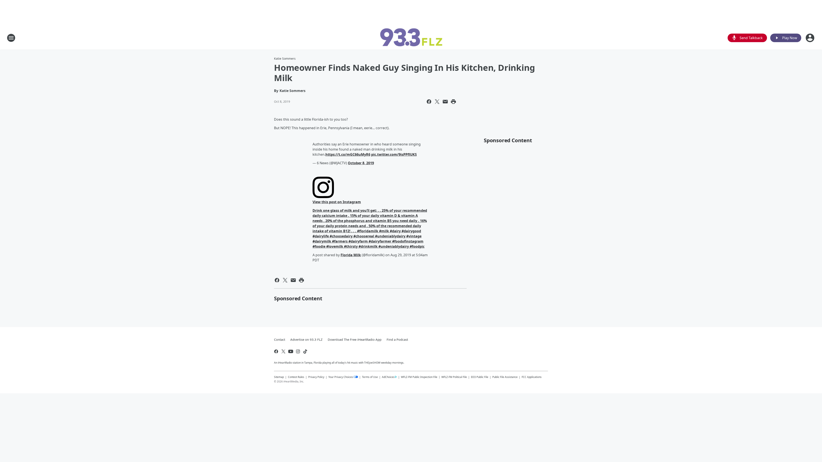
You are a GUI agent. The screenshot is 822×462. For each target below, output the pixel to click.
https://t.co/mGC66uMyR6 (347, 154)
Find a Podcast (397, 339)
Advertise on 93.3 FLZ (306, 339)
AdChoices (388, 377)
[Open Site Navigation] (11, 38)
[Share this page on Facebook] (429, 102)
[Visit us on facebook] (276, 351)
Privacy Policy (316, 377)
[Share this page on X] (437, 102)
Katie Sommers (285, 58)
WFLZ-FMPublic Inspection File (419, 377)
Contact (279, 339)
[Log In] (810, 38)
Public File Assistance (505, 377)
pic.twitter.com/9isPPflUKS (394, 154)
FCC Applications (532, 377)
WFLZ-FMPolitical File (454, 377)
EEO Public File (479, 377)
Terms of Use (370, 377)
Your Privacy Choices (340, 377)
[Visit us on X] (283, 351)
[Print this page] (453, 102)
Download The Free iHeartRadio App (354, 339)
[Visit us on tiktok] (305, 351)
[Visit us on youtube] (290, 351)
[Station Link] (411, 38)
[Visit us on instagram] (298, 351)
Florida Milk (351, 255)
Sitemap (279, 377)
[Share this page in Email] (445, 102)
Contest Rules (296, 377)
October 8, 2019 (361, 163)
